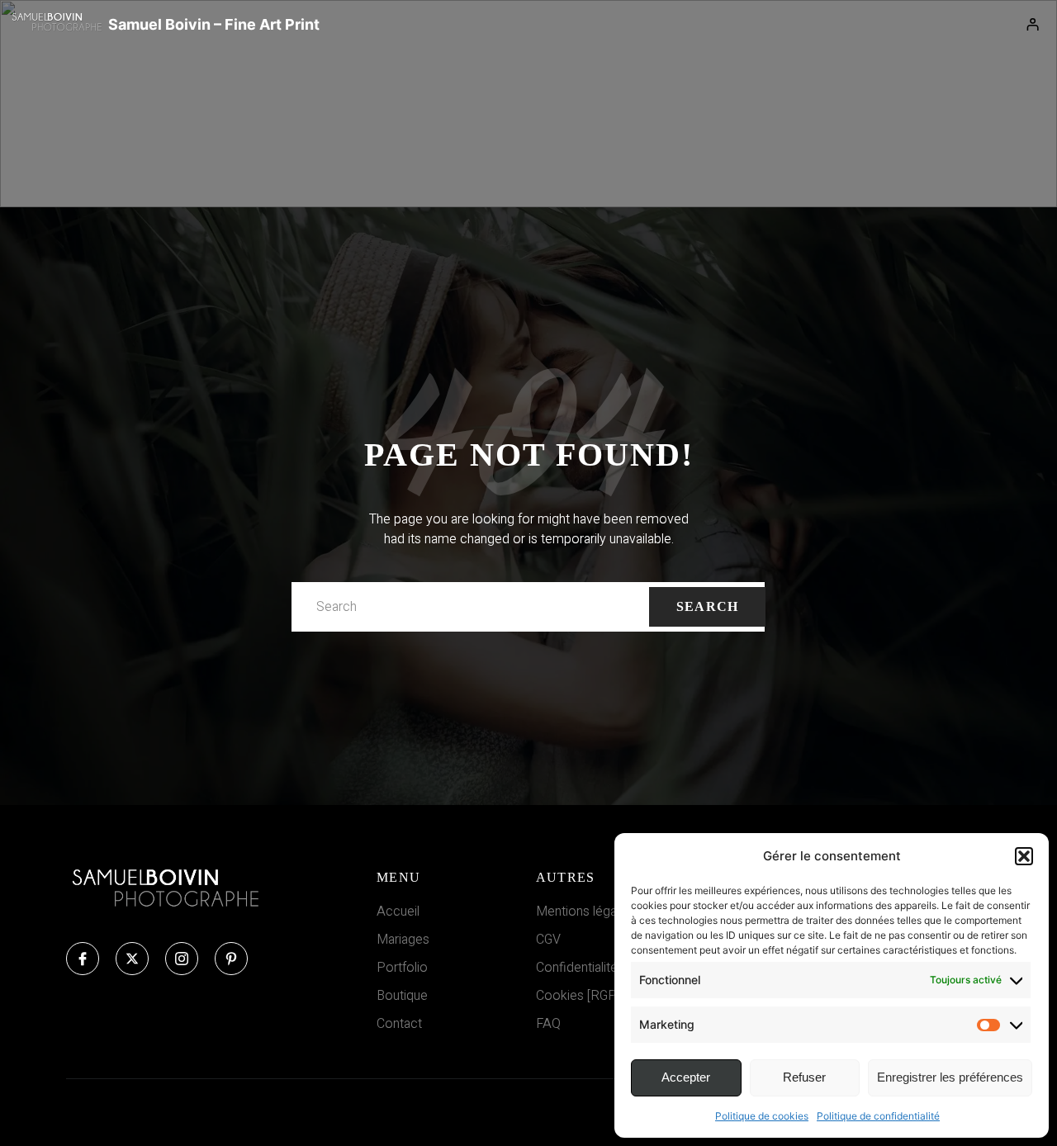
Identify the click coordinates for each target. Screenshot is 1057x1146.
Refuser (804, 1077)
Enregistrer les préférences (950, 1077)
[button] (1024, 856)
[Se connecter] (1033, 24)
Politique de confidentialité (878, 1116)
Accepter (685, 1077)
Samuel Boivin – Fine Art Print (214, 24)
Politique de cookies (761, 1116)
